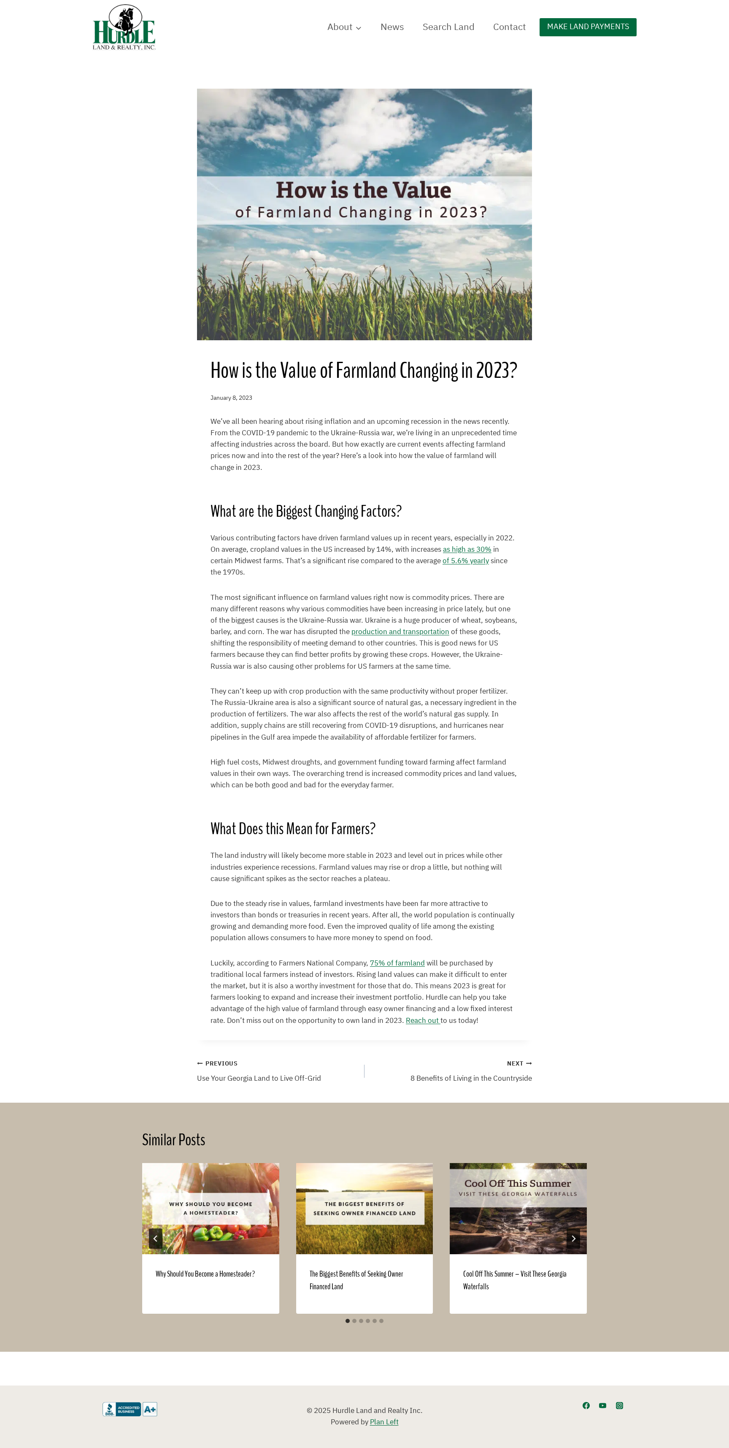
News (392, 27)
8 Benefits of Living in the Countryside (471, 1071)
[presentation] (210, 1208)
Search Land (449, 27)
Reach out (423, 1020)
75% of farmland (397, 963)
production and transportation (400, 631)
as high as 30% (467, 549)
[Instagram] (619, 1405)
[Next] (573, 1238)
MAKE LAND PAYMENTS (588, 27)
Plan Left (384, 1422)
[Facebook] (586, 1405)
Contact (509, 27)
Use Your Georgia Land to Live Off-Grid (259, 1071)
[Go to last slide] (155, 1238)
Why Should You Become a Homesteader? (205, 1274)
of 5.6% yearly (466, 561)
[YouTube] (603, 1405)
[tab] (348, 1321)
